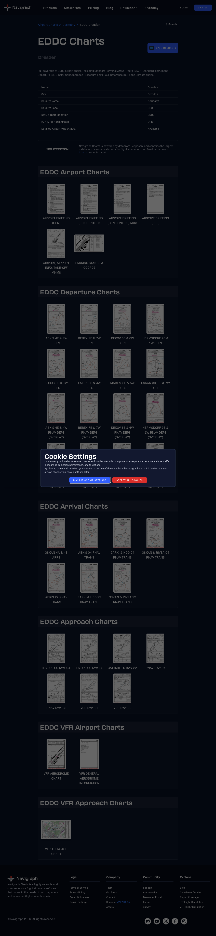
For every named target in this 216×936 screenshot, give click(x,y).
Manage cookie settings (89, 480)
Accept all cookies (129, 480)
